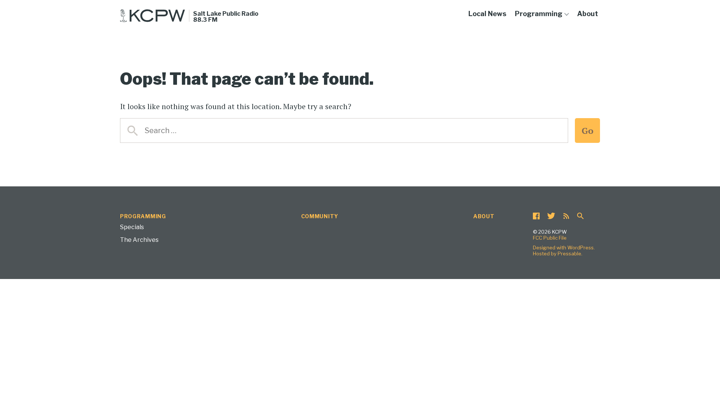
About (587, 14)
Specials (132, 227)
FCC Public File (550, 238)
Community (319, 216)
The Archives (139, 239)
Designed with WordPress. (564, 247)
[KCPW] (152, 15)
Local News (487, 14)
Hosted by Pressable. (557, 253)
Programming (538, 14)
